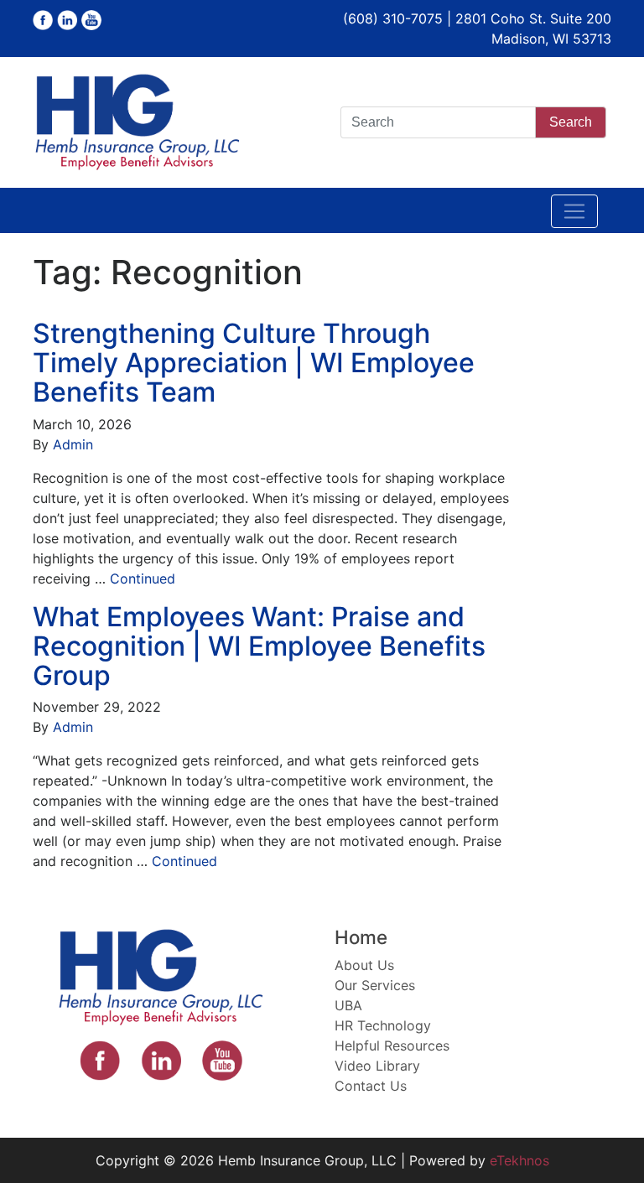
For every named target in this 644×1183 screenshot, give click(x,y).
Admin (73, 444)
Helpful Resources (392, 1045)
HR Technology (383, 1025)
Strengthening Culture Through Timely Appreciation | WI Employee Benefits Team (254, 362)
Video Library (377, 1065)
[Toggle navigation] (574, 211)
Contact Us (371, 1085)
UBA (348, 1005)
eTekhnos (519, 1160)
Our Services (375, 985)
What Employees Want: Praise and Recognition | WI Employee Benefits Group (259, 646)
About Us (364, 965)
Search (570, 122)
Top (604, 1143)
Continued (142, 578)
